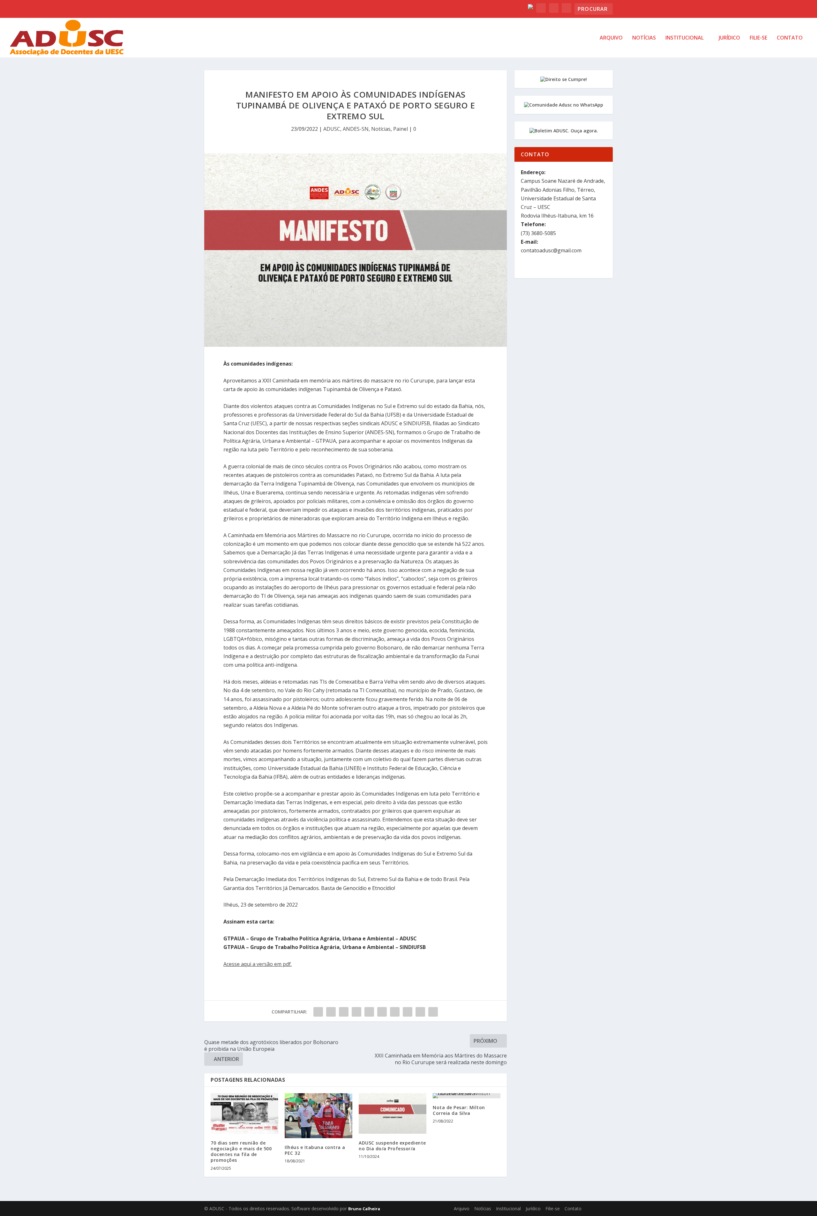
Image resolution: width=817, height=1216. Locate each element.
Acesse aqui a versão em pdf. (257, 964)
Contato (790, 38)
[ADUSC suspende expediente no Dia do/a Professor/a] (392, 1113)
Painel (400, 128)
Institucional (684, 38)
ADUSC (331, 128)
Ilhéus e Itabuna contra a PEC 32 (315, 1150)
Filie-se (758, 38)
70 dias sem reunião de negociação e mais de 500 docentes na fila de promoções (241, 1151)
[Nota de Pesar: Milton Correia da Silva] (466, 1095)
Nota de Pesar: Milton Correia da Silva (459, 1110)
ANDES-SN (356, 128)
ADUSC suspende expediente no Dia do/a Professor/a (392, 1146)
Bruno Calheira (364, 1209)
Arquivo (611, 38)
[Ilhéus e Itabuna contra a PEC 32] (318, 1115)
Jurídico (729, 38)
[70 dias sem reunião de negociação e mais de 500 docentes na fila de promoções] (244, 1113)
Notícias (644, 38)
